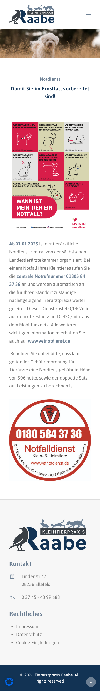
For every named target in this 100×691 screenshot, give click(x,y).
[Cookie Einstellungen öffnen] (9, 684)
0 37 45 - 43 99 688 (41, 597)
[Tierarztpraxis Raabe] (31, 14)
